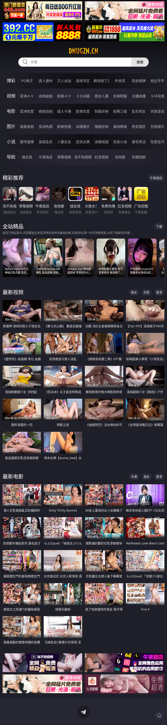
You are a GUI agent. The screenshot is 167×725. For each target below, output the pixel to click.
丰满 (134, 476)
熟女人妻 (102, 96)
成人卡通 (64, 111)
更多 (159, 292)
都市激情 (27, 141)
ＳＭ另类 (157, 96)
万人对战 (64, 80)
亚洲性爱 (27, 111)
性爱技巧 (157, 141)
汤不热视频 (83, 157)
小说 (11, 142)
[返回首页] (159, 715)
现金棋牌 (139, 80)
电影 (11, 111)
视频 (11, 96)
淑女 (147, 476)
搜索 (140, 62)
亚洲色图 (46, 126)
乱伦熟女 (139, 111)
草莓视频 (64, 157)
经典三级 (120, 111)
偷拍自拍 (46, 111)
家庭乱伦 (46, 141)
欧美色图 (64, 126)
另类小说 (120, 141)
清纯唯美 (120, 126)
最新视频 (13, 292)
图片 (11, 126)
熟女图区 (139, 126)
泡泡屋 (120, 157)
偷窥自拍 (27, 126)
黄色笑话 (139, 141)
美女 (134, 292)
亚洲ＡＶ (27, 96)
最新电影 (13, 476)
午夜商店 (46, 157)
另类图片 (157, 126)
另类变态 (157, 111)
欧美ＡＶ (64, 96)
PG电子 (27, 80)
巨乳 (147, 292)
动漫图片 (83, 126)
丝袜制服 (120, 96)
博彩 (11, 81)
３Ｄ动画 (83, 96)
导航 (11, 157)
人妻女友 (64, 141)
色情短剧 (139, 157)
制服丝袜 (102, 111)
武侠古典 (83, 141)
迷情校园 (102, 141)
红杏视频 (102, 157)
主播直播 (139, 96)
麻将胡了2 (101, 80)
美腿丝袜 (102, 126)
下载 (159, 226)
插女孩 (27, 157)
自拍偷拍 (46, 96)
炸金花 (120, 80)
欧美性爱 (83, 111)
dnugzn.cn (83, 51)
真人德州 (46, 80)
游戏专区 (83, 80)
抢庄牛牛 (157, 80)
